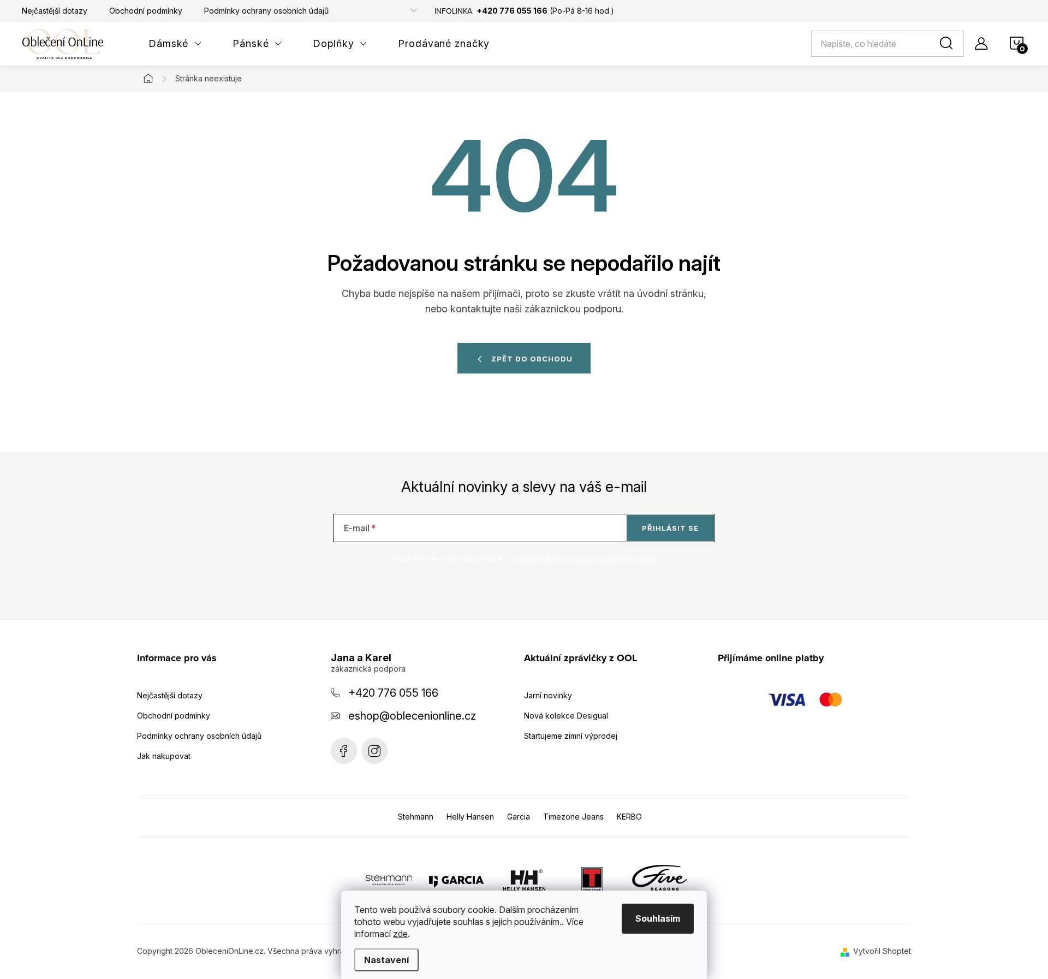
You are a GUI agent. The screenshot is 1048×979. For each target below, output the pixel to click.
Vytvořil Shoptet (882, 951)
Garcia (518, 816)
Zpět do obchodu (532, 358)
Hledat (948, 44)
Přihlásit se (670, 528)
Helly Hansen (470, 816)
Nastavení (386, 959)
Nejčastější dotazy (54, 10)
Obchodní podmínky (145, 10)
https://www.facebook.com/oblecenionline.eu (344, 751)
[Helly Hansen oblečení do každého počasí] (524, 879)
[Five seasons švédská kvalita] (659, 879)
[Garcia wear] (456, 879)
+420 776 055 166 (393, 692)
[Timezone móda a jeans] (591, 879)
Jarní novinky (548, 695)
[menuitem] (175, 44)
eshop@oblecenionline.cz (412, 715)
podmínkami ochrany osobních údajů (583, 558)
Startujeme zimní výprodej (570, 735)
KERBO (629, 816)
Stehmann (415, 816)
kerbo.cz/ (374, 751)
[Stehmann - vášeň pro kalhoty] (388, 879)
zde (400, 933)
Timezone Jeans (573, 816)
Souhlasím (657, 918)
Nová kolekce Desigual (566, 715)
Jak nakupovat (163, 756)
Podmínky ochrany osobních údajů (266, 10)
